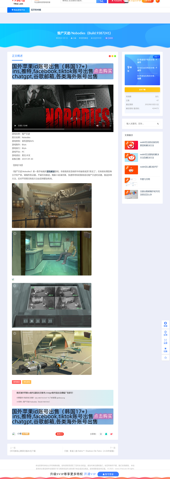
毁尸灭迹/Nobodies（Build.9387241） (37, 402)
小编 (19, 434)
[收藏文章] (101, 434)
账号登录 (109, 474)
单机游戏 (27, 382)
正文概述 (17, 56)
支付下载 (142, 89)
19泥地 (19, 402)
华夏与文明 (145, 179)
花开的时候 (36, 10)
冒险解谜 (51, 172)
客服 (165, 326)
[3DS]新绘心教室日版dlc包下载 (23, 451)
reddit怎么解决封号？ (149, 167)
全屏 (165, 343)
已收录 (110, 38)
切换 (165, 351)
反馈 (165, 335)
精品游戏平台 (19, 10)
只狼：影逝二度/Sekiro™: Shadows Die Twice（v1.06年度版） (89, 451)
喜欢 (60, 434)
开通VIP (90, 474)
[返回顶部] (165, 358)
